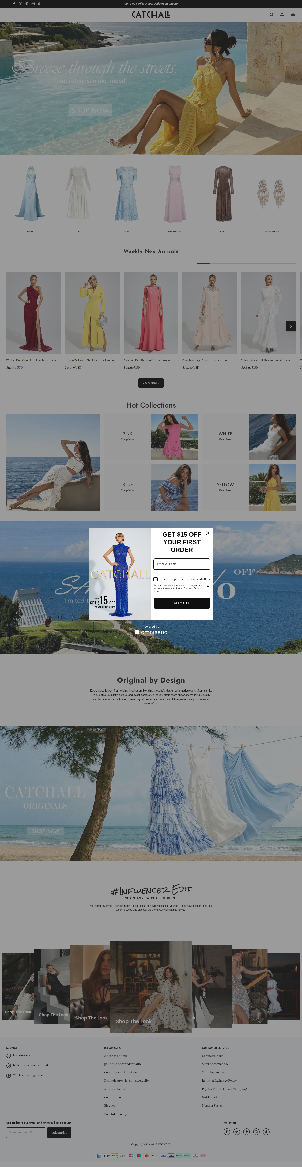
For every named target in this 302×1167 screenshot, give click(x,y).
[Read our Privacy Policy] (207, 585)
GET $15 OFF (182, 603)
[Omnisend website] (151, 629)
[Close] (208, 533)
